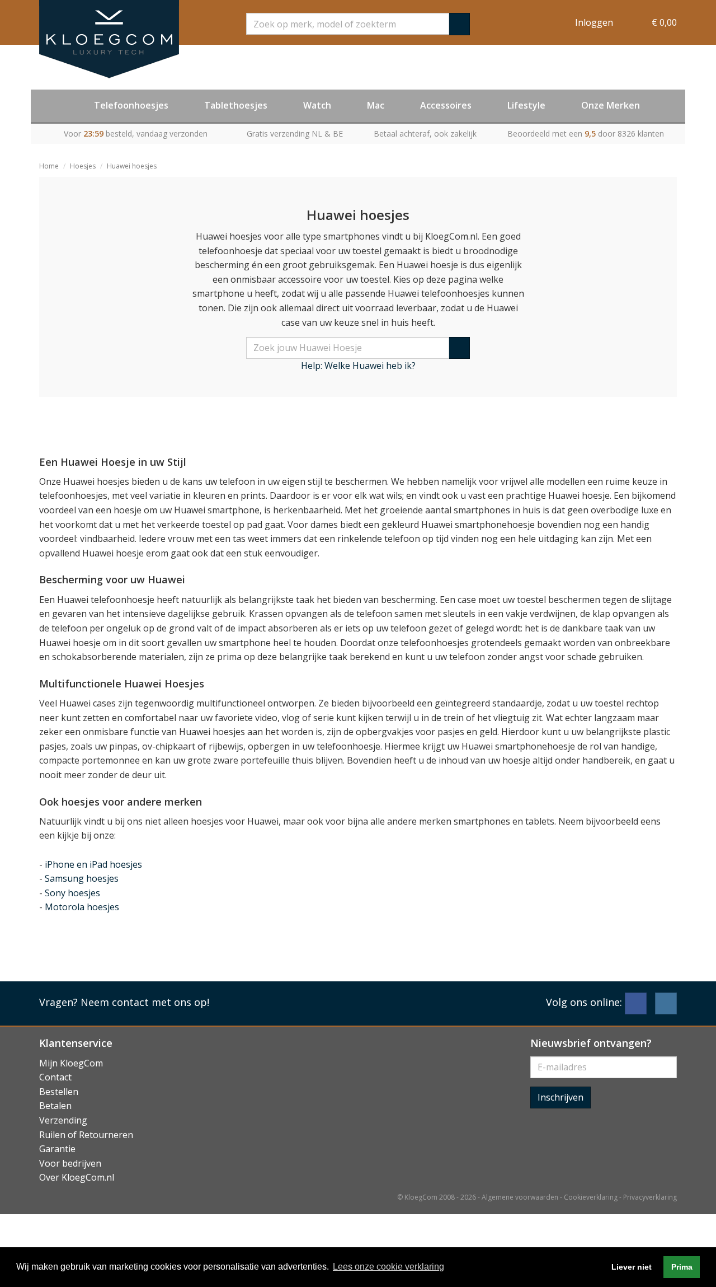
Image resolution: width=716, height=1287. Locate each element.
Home (49, 166)
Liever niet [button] (631, 1266)
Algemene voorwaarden (520, 1197)
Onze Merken (610, 105)
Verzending (63, 1120)
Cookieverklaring (591, 1197)
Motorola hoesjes (82, 907)
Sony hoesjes (72, 893)
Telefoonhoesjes (131, 105)
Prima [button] (682, 1266)
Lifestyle (526, 105)
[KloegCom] (109, 39)
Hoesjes (83, 166)
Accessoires (446, 105)
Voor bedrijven (70, 1163)
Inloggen (594, 22)
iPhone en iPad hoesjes (93, 864)
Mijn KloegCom (71, 1063)
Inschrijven (560, 1097)
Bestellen (58, 1091)
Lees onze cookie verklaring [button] (388, 1266)
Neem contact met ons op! (145, 1002)
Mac (375, 105)
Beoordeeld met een (585, 133)
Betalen (55, 1105)
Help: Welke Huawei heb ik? (358, 365)
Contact (55, 1077)
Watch (317, 105)
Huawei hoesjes (132, 166)
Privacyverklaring (650, 1197)
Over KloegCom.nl (76, 1177)
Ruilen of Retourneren (86, 1135)
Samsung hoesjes (82, 878)
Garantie (57, 1149)
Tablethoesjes (235, 105)
